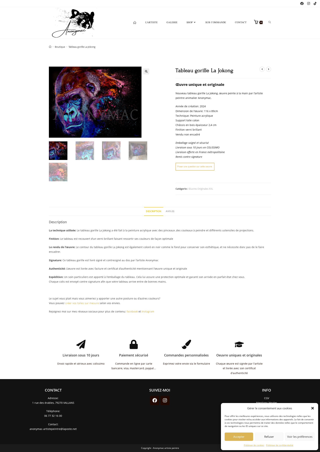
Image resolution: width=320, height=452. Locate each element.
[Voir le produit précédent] (262, 69)
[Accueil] (50, 46)
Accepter (238, 436)
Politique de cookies (254, 445)
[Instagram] (164, 400)
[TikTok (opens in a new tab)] (313, 3)
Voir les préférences (299, 436)
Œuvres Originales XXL (201, 188)
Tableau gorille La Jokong (82, 46)
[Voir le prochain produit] (268, 69)
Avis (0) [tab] (170, 211)
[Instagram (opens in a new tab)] (307, 3)
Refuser (269, 436)
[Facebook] (154, 400)
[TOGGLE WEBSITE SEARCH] (270, 22)
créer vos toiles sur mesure (82, 303)
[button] (312, 408)
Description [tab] (153, 211)
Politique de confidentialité (279, 445)
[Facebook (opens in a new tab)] (300, 3)
